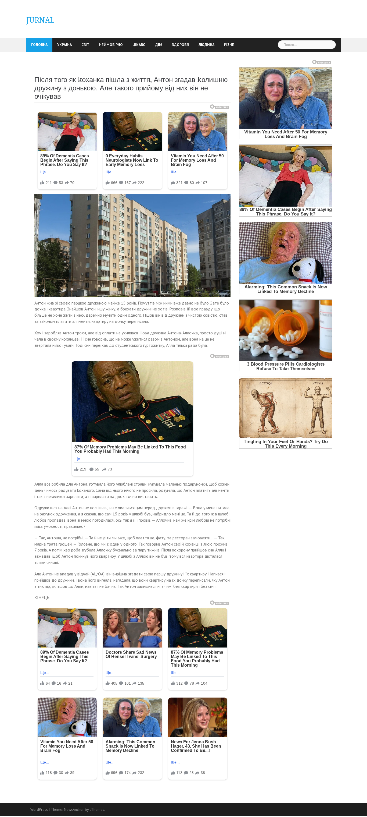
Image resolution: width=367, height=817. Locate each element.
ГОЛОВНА (39, 44)
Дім (158, 44)
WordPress (39, 809)
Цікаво (139, 44)
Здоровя (180, 44)
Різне (229, 44)
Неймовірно (111, 44)
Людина (206, 44)
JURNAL (40, 20)
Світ (85, 44)
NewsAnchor (74, 809)
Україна (64, 44)
